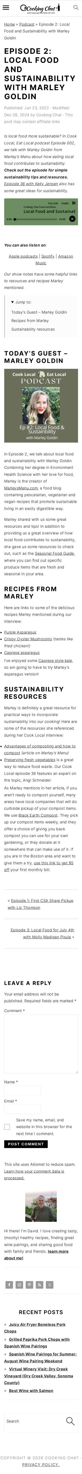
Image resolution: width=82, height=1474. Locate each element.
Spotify (48, 256)
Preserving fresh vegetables (30, 760)
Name (11, 1082)
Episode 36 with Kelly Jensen (31, 184)
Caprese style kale (55, 660)
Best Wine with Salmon (31, 1390)
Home (9, 24)
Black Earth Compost (38, 815)
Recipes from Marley (30, 320)
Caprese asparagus (22, 652)
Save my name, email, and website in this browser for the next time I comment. (44, 1127)
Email (10, 1101)
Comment (14, 1011)
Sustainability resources (33, 329)
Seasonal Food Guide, (55, 553)
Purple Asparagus (20, 632)
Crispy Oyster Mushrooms (28, 639)
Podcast (26, 24)
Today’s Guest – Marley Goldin (39, 312)
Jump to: (23, 302)
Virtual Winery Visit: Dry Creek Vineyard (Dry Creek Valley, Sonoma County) (38, 1376)
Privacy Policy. (41, 1464)
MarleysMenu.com (21, 488)
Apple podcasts (23, 256)
